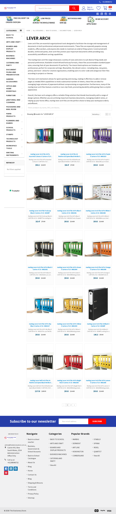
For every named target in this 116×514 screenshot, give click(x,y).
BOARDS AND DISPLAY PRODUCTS (11, 48)
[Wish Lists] (100, 8)
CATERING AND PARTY (12, 63)
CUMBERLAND (78, 455)
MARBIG (76, 439)
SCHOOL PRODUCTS (10, 128)
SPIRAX (96, 443)
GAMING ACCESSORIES (11, 80)
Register (90, 9)
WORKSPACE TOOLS (11, 146)
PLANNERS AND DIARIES (12, 121)
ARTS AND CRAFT (13, 42)
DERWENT (77, 443)
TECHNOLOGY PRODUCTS (12, 140)
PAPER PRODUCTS (10, 114)
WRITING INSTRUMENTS (12, 153)
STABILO (97, 439)
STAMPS (9, 134)
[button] (106, 114)
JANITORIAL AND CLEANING (13, 101)
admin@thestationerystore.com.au (15, 445)
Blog (30, 466)
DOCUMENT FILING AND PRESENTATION (12, 72)
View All (53, 465)
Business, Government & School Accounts (34, 449)
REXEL (96, 447)
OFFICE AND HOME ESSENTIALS (11, 88)
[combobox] (57, 8)
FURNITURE (11, 95)
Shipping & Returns (35, 483)
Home (30, 470)
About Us (31, 462)
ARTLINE (76, 447)
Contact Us (32, 475)
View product (40, 137)
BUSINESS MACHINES (10, 57)
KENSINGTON (78, 451)
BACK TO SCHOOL (10, 36)
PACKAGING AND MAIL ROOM (13, 108)
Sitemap (31, 498)
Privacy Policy (33, 494)
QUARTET (98, 451)
